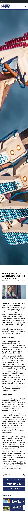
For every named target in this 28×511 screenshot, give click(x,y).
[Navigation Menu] (25, 6)
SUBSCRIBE (14, 488)
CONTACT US (14, 479)
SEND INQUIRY (14, 484)
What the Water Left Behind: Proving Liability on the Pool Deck (17, 500)
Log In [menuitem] (2, 1)
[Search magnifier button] (24, 474)
